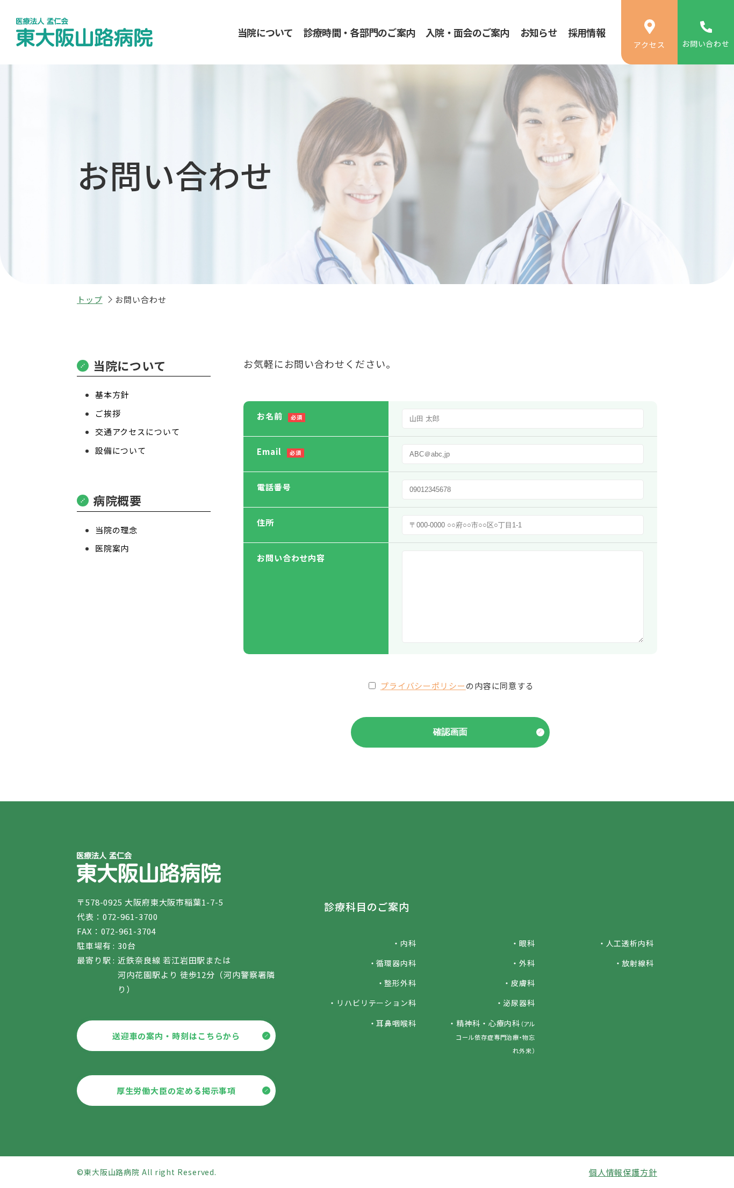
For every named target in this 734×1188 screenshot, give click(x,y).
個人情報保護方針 (623, 1172)
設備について (120, 450)
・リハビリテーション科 (372, 1002)
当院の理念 (116, 529)
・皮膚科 (519, 982)
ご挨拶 (108, 413)
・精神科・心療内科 (491, 1036)
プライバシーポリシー (423, 685)
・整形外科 (396, 982)
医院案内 (112, 548)
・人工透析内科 (626, 943)
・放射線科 (634, 963)
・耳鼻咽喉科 (392, 1023)
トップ (90, 299)
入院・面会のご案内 (467, 32)
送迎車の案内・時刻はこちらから (176, 1035)
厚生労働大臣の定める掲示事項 (176, 1090)
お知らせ (538, 32)
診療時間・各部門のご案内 (359, 32)
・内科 (404, 943)
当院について (265, 32)
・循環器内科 (392, 963)
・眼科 (523, 943)
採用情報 (586, 32)
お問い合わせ (706, 43)
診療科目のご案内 (366, 906)
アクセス (649, 44)
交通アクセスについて (137, 431)
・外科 (523, 963)
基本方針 (112, 394)
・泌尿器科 (515, 1002)
